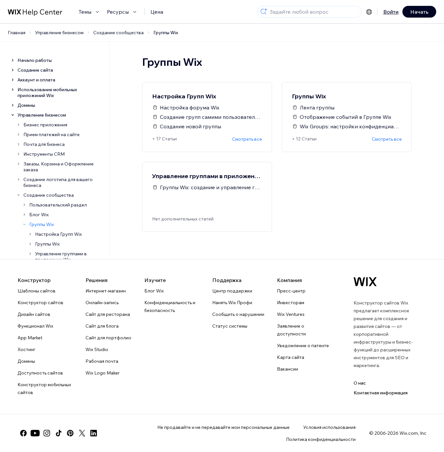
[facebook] (23, 433)
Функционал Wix (35, 326)
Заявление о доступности (291, 330)
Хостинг (26, 349)
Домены (26, 361)
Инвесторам (290, 302)
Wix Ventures (291, 314)
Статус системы (229, 326)
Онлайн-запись (102, 302)
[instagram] (47, 433)
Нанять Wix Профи (232, 302)
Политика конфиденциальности (321, 439)
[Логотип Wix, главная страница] (365, 281)
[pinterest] (70, 433)
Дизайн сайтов (34, 314)
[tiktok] (58, 433)
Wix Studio (96, 349)
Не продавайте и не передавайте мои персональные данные (223, 427)
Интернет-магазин (105, 291)
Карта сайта (290, 357)
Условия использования (329, 427)
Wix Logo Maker (102, 373)
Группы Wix (165, 32)
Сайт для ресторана (107, 314)
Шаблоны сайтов (37, 291)
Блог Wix (154, 291)
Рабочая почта (101, 361)
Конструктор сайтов (40, 302)
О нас (360, 383)
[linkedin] (93, 433)
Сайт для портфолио (108, 338)
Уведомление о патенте (303, 345)
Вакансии (287, 369)
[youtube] (35, 433)
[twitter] (82, 433)
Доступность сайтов (40, 373)
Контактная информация (381, 393)
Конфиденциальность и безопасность (169, 306)
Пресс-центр (291, 291)
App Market (30, 338)
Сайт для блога (102, 326)
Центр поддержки (232, 291)
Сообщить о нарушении (238, 314)
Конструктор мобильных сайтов (44, 388)
